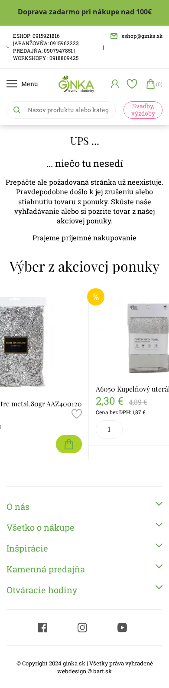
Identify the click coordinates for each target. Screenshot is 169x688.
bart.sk (102, 671)
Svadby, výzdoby (143, 109)
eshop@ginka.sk (142, 35)
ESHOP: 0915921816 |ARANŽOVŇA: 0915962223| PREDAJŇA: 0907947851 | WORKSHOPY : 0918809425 (46, 46)
